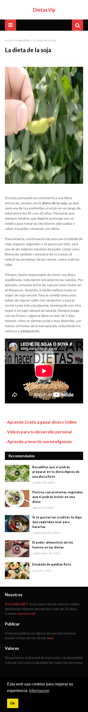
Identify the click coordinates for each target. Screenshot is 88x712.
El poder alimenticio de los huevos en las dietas (52, 544)
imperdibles (23, 40)
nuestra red (26, 613)
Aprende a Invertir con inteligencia (39, 441)
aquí (50, 638)
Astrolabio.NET (16, 604)
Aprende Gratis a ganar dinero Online (42, 422)
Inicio (8, 40)
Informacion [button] (39, 691)
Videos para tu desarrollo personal (39, 431)
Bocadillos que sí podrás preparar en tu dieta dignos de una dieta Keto (55, 471)
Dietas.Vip (44, 10)
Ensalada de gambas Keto (51, 564)
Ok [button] (12, 703)
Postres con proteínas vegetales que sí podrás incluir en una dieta (57, 497)
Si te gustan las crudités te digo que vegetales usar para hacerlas (57, 522)
